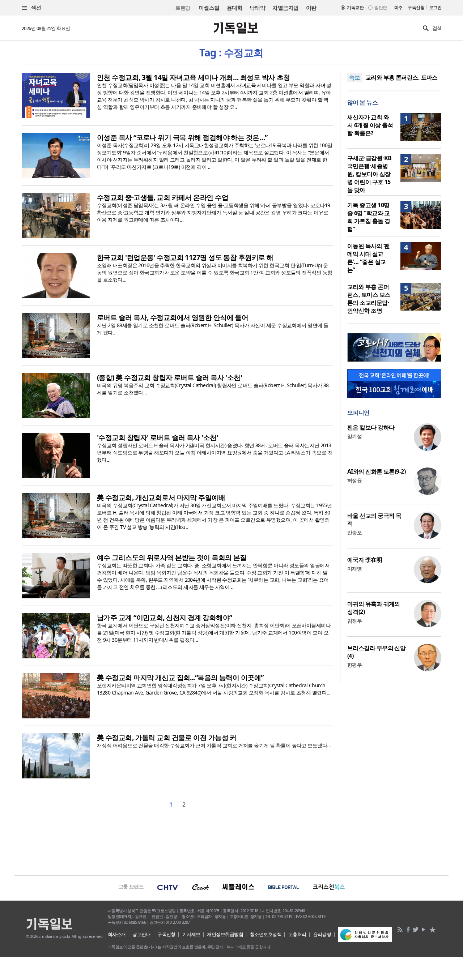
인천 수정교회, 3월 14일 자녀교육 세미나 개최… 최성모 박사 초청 (193, 77)
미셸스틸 (209, 7)
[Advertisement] (231, 850)
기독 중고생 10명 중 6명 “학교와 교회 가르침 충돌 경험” (368, 217)
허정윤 (354, 480)
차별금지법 (285, 7)
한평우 (354, 664)
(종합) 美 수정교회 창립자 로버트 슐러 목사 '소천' (169, 377)
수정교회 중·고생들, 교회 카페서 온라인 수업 (162, 197)
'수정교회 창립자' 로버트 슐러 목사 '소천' (157, 437)
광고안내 (141, 934)
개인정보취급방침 (225, 934)
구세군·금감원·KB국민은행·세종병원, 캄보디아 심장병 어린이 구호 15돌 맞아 (369, 174)
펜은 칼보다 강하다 (370, 427)
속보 (354, 77)
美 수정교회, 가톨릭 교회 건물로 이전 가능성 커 (167, 737)
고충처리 (297, 934)
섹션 (35, 7)
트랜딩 (182, 7)
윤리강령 (322, 934)
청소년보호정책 (265, 934)
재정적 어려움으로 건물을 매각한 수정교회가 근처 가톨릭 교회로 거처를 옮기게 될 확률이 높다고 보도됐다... (214, 745)
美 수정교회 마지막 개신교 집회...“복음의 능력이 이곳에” (180, 677)
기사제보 (191, 934)
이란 (311, 7)
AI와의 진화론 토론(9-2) (376, 471)
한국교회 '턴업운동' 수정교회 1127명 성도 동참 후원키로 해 (185, 257)
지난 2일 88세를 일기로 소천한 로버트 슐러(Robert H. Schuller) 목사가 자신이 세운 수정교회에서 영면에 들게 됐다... (212, 329)
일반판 (380, 7)
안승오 (354, 532)
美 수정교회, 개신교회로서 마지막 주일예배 (161, 497)
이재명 (354, 568)
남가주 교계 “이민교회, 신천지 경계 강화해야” (164, 617)
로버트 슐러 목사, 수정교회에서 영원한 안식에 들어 (172, 317)
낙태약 (257, 7)
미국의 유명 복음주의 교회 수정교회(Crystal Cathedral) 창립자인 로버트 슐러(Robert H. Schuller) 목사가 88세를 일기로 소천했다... (213, 389)
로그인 (435, 7)
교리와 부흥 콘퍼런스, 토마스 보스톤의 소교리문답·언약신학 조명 (368, 299)
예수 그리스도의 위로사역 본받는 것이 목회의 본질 (172, 557)
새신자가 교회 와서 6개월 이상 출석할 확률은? (370, 125)
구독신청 (416, 7)
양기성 (354, 436)
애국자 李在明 (364, 560)
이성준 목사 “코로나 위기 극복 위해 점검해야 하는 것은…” (182, 137)
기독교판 (355, 7)
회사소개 (117, 934)
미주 (398, 7)
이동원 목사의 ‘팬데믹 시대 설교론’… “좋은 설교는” (368, 258)
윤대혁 (234, 7)
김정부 (354, 620)
